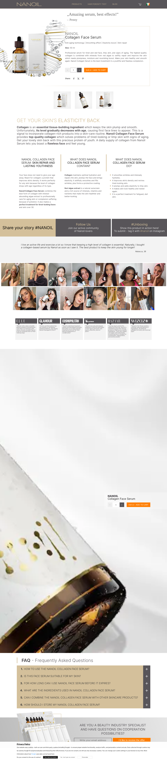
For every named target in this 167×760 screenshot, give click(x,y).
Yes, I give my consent (50, 757)
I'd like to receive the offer (132, 740)
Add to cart (99, 70)
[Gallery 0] (62, 100)
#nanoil (144, 230)
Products (77, 4)
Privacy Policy (23, 744)
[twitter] (78, 78)
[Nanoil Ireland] (29, 4)
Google (33, 754)
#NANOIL (44, 227)
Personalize (85, 757)
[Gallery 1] (83, 100)
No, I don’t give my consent (68, 757)
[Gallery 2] (104, 100)
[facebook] (74, 78)
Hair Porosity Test (97, 4)
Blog (114, 4)
